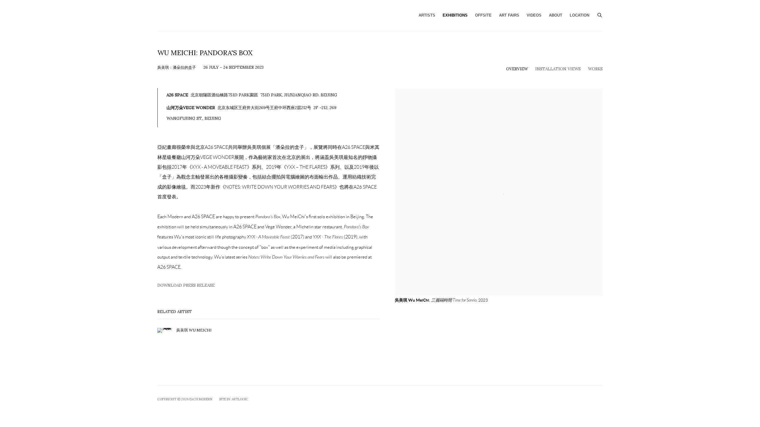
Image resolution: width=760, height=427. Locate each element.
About (555, 15)
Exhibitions (455, 15)
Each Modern (210, 15)
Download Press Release (186, 285)
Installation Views (558, 68)
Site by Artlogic (233, 399)
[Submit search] (600, 14)
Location (579, 15)
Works (595, 68)
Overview (517, 68)
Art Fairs (509, 15)
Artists (427, 15)
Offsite (483, 15)
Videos (534, 15)
